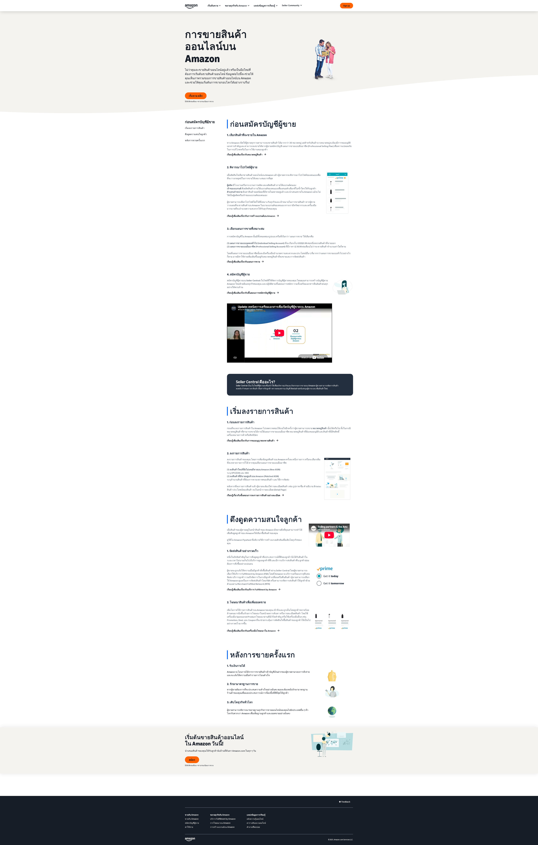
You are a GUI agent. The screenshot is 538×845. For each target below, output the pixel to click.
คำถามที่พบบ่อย (253, 827)
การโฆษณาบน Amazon (220, 823)
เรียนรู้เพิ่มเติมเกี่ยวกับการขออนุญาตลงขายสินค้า (251, 440)
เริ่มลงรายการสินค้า (194, 128)
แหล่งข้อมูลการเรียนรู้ (264, 5)
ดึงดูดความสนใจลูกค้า (196, 134)
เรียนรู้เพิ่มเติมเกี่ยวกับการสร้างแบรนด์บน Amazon (251, 216)
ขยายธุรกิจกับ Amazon (236, 5)
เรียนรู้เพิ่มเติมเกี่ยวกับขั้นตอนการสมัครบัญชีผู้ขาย (251, 292)
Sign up (346, 5)
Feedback (345, 801)
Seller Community (290, 5)
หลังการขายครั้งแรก (195, 140)
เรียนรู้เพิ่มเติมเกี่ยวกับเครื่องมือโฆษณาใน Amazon (251, 630)
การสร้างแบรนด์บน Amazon (222, 827)
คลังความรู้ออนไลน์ (255, 819)
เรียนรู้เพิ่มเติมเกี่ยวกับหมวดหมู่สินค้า (244, 154)
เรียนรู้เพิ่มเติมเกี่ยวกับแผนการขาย (243, 261)
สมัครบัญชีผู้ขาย (192, 823)
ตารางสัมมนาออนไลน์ (256, 823)
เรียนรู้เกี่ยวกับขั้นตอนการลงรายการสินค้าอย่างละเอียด (253, 495)
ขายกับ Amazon (192, 815)
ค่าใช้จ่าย (189, 827)
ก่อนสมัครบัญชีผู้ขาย (200, 122)
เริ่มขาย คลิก (196, 95)
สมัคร (192, 759)
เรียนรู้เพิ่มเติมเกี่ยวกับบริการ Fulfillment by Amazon (252, 589)
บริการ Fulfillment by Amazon (223, 819)
